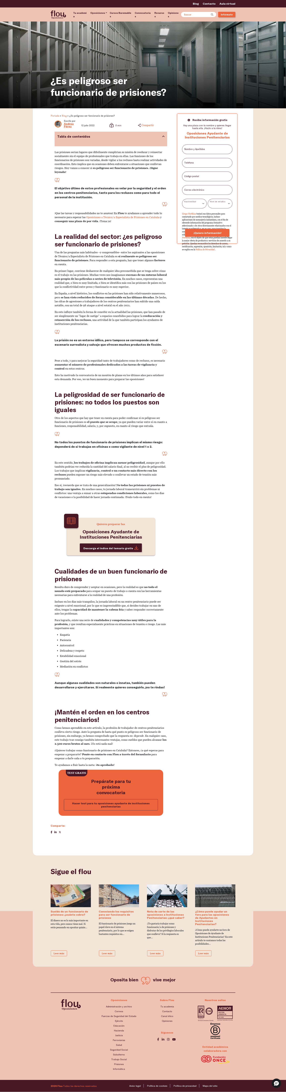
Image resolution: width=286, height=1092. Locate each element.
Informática (119, 1068)
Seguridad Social (119, 1049)
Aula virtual (227, 3)
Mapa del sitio (210, 1085)
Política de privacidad (184, 1085)
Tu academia (80, 14)
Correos (119, 1011)
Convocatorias (143, 14)
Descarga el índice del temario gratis (108, 548)
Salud (119, 1044)
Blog (196, 3)
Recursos (159, 14)
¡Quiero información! (207, 232)
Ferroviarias (119, 1040)
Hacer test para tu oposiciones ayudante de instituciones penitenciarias (111, 805)
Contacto (209, 3)
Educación (118, 1025)
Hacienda (119, 1030)
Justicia (119, 1035)
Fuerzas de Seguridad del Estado (118, 1016)
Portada (55, 115)
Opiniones (173, 14)
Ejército (119, 1020)
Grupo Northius (189, 214)
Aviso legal (135, 1085)
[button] (276, 1083)
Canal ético (167, 1016)
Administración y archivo (119, 1006)
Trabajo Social (119, 1059)
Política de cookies (157, 1085)
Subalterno (119, 1054)
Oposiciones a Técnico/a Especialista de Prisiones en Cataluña (123, 217)
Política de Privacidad (205, 249)
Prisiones (119, 1064)
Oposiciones (97, 12)
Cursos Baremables (120, 14)
